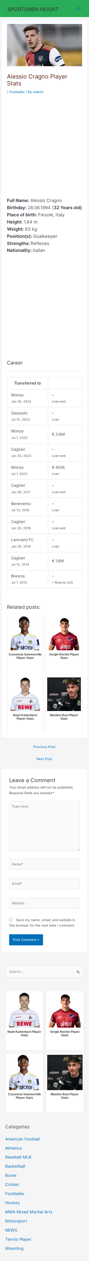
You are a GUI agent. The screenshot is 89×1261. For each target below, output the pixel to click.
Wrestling (14, 1248)
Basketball (15, 1166)
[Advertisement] (44, 142)
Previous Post (44, 747)
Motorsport (16, 1221)
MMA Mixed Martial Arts (28, 1211)
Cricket (12, 1184)
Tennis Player (18, 1239)
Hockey (12, 1202)
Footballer (17, 92)
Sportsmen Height (33, 9)
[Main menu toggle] (79, 8)
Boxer (11, 1175)
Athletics (13, 1148)
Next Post (44, 759)
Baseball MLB (18, 1157)
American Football (22, 1139)
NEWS (11, 1230)
